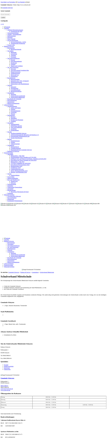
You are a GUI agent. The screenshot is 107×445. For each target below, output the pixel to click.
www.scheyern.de (5, 390)
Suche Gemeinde (5, 11)
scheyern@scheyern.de (7, 388)
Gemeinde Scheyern (7, 378)
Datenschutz (7, 369)
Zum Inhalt (4, 2)
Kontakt (6, 365)
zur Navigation (11, 2)
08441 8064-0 (4, 385)
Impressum (7, 368)
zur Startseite (21, 2)
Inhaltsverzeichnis (8, 366)
